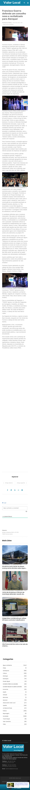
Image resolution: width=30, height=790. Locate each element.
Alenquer (4, 532)
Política (10, 22)
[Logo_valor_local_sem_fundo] (12, 2)
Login (4, 502)
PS (16, 532)
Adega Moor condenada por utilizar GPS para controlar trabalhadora (14, 619)
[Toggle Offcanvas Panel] (27, 2)
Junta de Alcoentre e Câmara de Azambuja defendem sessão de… (13, 593)
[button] (24, 2)
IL (14, 532)
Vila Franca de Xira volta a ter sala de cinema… (15, 645)
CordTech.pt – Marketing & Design (19, 781)
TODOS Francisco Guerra (7, 534)
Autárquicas (5, 22)
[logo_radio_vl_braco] (17, 787)
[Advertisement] (15, 410)
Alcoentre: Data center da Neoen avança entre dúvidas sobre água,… (14, 567)
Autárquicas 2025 (10, 532)
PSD (18, 532)
